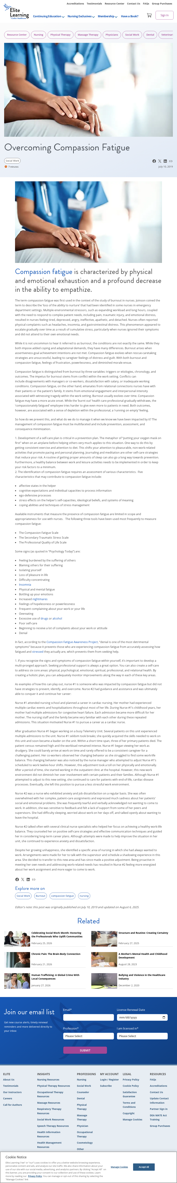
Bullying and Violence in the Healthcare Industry (142, 976)
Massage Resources (48, 1102)
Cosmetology (85, 1142)
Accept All (144, 1166)
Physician (82, 1126)
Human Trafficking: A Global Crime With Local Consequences (55, 976)
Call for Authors (12, 1104)
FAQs (146, 3)
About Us (8, 1079)
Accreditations (75, 3)
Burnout (40, 895)
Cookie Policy (131, 1085)
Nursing (38, 34)
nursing (84, 895)
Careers (7, 1098)
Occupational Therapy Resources (50, 1094)
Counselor (83, 1092)
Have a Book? (129, 16)
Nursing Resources (48, 1079)
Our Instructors (12, 1092)
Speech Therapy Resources (53, 1126)
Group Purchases (162, 3)
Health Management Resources (49, 1145)
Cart (149, 15)
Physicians (112, 34)
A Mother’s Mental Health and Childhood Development (143, 955)
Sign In (165, 15)
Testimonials (94, 3)
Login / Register (109, 1079)
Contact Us (133, 3)
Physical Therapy (60, 34)
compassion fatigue (62, 895)
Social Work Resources (50, 1119)
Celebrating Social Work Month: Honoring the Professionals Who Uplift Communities (56, 934)
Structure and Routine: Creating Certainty (143, 932)
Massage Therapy (88, 34)
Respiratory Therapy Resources (49, 1111)
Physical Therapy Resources (53, 1085)
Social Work (132, 34)
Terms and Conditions (129, 1105)
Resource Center (114, 3)
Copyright (128, 1113)
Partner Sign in (158, 1109)
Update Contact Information (159, 1100)
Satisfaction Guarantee (130, 1094)
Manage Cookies (132, 1119)
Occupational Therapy (85, 1134)
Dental (150, 34)
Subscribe (106, 1085)
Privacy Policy (131, 1079)
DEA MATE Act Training (158, 1117)
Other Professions (84, 1151)
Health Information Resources (48, 1134)
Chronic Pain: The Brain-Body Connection (55, 954)
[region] (88, 1167)
